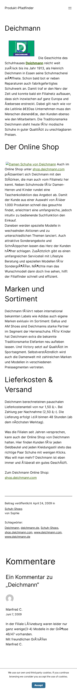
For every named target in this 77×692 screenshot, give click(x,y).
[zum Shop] (21, 58)
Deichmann (12, 527)
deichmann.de (30, 527)
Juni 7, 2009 (14, 614)
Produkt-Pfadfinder (19, 8)
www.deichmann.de (17, 536)
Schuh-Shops (13, 508)
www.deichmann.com (48, 532)
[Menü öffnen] (70, 8)
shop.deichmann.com (49, 169)
